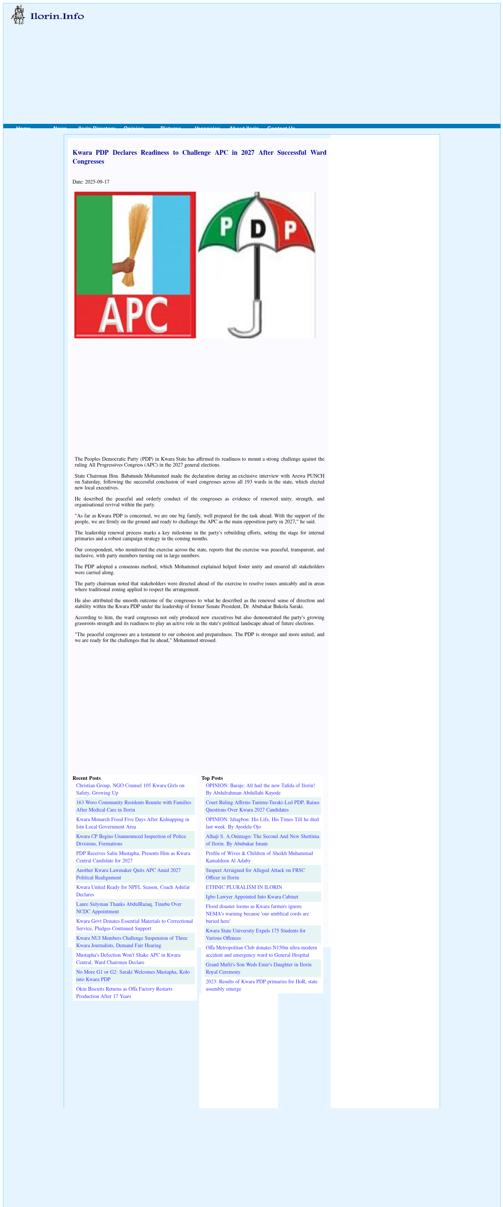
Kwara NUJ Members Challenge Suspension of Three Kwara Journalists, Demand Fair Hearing (131, 941)
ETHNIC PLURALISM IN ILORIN (244, 886)
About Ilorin (244, 128)
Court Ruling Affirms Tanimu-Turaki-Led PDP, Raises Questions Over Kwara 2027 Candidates (262, 806)
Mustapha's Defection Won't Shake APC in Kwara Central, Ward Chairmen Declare (128, 958)
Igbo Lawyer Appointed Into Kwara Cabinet (252, 896)
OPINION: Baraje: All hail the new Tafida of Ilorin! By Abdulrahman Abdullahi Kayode (260, 789)
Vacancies (207, 128)
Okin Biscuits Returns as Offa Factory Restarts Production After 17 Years (124, 992)
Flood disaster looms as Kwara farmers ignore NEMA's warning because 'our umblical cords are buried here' (257, 913)
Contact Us (281, 128)
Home (23, 128)
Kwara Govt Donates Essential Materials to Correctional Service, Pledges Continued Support (134, 924)
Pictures (171, 128)
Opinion (134, 128)
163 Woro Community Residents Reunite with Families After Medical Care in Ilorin (133, 806)
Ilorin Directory (97, 128)
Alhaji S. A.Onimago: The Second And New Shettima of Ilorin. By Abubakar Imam (262, 840)
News (60, 128)
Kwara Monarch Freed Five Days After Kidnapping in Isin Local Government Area (132, 823)
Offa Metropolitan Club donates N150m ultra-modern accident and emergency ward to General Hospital (261, 951)
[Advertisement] (288, 55)
